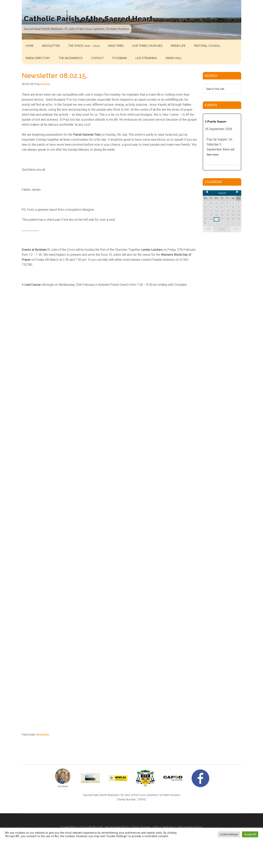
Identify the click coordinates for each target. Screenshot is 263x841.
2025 (208, 228)
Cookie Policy (69, 827)
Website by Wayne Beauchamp (182, 827)
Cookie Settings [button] (229, 834)
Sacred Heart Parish (117, 827)
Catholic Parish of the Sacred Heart (88, 18)
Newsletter (42, 734)
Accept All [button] (250, 834)
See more (213, 154)
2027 (235, 228)
